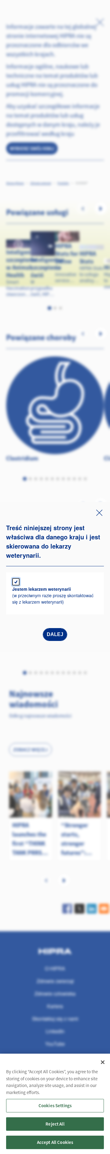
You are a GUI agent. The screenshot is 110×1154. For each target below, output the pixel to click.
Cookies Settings (55, 1105)
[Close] (102, 1062)
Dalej (55, 634)
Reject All (55, 1124)
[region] (55, 1104)
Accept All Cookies (55, 1142)
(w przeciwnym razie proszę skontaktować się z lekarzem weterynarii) (53, 595)
